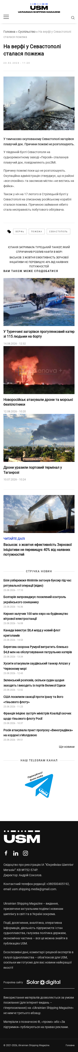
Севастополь (58, 232)
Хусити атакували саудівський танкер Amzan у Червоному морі (36, 666)
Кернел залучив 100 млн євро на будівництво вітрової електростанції (35, 616)
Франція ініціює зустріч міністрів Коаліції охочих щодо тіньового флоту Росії (37, 716)
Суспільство (27, 31)
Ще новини (67, 746)
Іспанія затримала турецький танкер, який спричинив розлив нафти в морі (39, 249)
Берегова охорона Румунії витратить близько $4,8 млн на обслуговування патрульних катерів (37, 649)
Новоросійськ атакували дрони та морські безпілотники (38, 402)
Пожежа (36, 232)
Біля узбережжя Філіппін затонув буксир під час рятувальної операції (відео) (37, 583)
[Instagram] (25, 853)
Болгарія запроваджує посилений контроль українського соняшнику (34, 599)
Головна (9, 31)
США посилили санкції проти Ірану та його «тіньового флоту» (33, 699)
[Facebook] (5, 853)
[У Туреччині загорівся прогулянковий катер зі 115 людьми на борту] (39, 302)
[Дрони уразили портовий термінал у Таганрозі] (39, 438)
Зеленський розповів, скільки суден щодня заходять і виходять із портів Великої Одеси (34, 682)
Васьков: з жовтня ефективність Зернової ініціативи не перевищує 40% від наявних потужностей (39, 262)
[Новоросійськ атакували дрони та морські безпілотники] (39, 370)
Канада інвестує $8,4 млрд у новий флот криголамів (31, 632)
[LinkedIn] (15, 853)
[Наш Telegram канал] (39, 785)
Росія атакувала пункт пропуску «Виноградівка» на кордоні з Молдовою (38, 732)
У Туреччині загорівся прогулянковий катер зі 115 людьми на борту (39, 334)
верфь (20, 232)
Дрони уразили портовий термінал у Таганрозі (32, 469)
